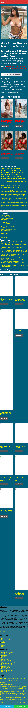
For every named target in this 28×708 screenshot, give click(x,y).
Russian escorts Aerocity (7, 234)
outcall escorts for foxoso (13, 201)
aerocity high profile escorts (9, 176)
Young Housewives (5, 237)
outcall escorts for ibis (23, 202)
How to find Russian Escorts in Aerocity (10, 696)
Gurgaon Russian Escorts (7, 641)
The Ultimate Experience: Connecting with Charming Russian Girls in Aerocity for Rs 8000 (13, 245)
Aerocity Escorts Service (7, 217)
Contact (3, 645)
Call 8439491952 (7, 706)
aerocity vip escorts (12, 190)
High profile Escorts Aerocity (8, 226)
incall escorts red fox (11, 199)
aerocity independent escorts (17, 181)
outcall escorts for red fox (16, 205)
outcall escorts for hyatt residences (13, 202)
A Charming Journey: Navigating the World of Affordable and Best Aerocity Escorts (12, 260)
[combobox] (14, 272)
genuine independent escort (11, 691)
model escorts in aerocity (10, 701)
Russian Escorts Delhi (6, 639)
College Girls (4, 221)
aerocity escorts (15, 68)
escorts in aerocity (16, 688)
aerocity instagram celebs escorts (11, 183)
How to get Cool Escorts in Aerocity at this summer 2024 (14, 250)
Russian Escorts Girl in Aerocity (10, 702)
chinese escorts (3, 688)
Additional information (15, 74)
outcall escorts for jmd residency (7, 203)
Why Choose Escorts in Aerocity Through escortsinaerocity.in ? (11, 257)
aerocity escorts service (4, 680)
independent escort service (9, 699)
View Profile (5, 126)
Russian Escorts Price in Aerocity (10, 704)
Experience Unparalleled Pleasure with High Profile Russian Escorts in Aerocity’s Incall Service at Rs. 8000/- (14, 263)
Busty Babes (4, 219)
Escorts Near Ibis (5, 68)
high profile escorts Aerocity (18, 693)
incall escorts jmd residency (7, 198)
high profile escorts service (11, 694)
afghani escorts (3, 686)
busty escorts (24, 686)
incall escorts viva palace (19, 199)
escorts (7, 688)
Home (2, 1)
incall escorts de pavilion (11, 195)
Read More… (3, 631)
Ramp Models (4, 233)
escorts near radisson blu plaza (9, 194)
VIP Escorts (4, 236)
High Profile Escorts (5, 225)
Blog (2, 646)
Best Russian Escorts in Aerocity (15, 686)
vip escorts (18, 704)
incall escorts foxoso (19, 195)
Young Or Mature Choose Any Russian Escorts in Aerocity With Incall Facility (12, 255)
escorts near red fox (18, 194)
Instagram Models (5, 230)
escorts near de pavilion (22, 190)
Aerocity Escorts (10, 66)
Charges (3, 644)
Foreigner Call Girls (5, 223)
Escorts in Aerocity (5, 222)
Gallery (3, 642)
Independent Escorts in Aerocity (8, 229)
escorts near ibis (8, 70)
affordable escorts (22, 684)
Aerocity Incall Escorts (12, 683)
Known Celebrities (5, 232)
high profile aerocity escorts (21, 691)
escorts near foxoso (4, 191)
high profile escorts (6, 693)
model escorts (22, 699)
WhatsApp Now (21, 706)
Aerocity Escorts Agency (20, 678)
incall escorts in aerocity (12, 697)
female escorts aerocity (18, 690)
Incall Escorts (20, 696)
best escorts (8, 686)
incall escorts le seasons (17, 198)
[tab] (5, 74)
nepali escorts (17, 701)
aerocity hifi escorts (17, 174)
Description (5, 74)
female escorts (8, 690)
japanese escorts (17, 699)
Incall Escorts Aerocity (6, 228)
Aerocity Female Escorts (7, 218)
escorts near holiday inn (13, 191)
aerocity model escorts (8, 185)
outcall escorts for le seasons (18, 203)
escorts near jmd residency (16, 192)
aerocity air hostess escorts (9, 168)
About (2, 638)
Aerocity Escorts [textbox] (14, 272)
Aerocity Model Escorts (19, 66)
